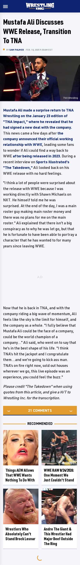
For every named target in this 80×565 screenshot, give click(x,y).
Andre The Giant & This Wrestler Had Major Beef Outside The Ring (58, 536)
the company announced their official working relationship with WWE (38, 139)
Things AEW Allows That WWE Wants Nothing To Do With (20, 475)
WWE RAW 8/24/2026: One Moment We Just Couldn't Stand (59, 475)
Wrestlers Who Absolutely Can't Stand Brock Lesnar (20, 534)
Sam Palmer (16, 49)
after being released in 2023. (37, 156)
